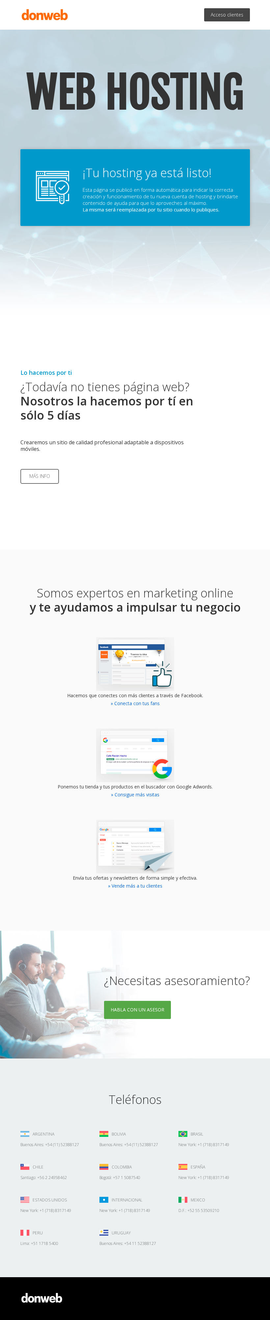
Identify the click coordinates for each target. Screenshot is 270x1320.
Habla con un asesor (137, 1009)
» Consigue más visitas (135, 794)
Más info (39, 476)
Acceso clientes (227, 15)
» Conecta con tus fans (135, 703)
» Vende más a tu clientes (135, 886)
